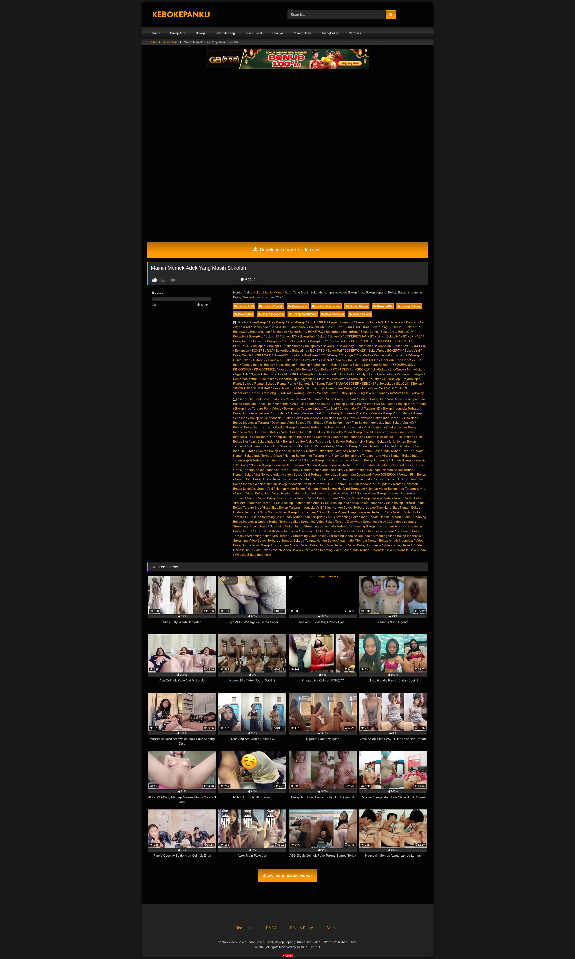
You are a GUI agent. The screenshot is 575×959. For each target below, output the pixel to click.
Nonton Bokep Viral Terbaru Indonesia (309, 474)
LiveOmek (397, 369)
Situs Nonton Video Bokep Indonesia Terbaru (351, 512)
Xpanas (381, 393)
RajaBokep (410, 379)
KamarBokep (352, 364)
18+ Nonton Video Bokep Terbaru (332, 399)
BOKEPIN (377, 336)
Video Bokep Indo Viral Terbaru (323, 545)
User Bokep (344, 388)
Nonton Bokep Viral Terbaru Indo (256, 474)
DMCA (271, 928)
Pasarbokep (385, 374)
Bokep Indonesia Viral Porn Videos (355, 413)
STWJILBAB (261, 388)
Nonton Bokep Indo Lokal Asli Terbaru (333, 451)
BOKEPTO (317, 350)
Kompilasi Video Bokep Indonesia (339, 437)
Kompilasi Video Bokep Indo (293, 437)
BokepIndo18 (297, 341)
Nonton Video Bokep (290, 488)
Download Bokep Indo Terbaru (379, 418)
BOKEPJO (402, 341)
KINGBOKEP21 (265, 369)
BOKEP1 (396, 327)
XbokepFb (348, 393)
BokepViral (412, 350)
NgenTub (241, 374)
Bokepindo (256, 341)
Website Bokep (327, 393)
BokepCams (369, 331)
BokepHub (307, 336)
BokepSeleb (382, 346)
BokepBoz (333, 331)
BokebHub (316, 327)
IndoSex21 (411, 360)
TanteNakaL (281, 388)
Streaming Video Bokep (310, 536)
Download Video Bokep (288, 422)
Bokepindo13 (276, 341)
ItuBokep (334, 364)
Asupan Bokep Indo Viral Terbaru (381, 399)
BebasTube (279, 327)
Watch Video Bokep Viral (290, 550)
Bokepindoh (340, 341)
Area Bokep (276, 322)
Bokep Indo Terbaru (412, 404)
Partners (355, 33)
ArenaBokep (296, 322)
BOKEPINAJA (412, 336)
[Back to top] (561, 945)
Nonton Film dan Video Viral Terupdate (362, 484)
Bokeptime (299, 350)
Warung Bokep (304, 393)
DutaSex (259, 360)
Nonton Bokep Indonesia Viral (322, 470)
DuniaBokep (241, 360)
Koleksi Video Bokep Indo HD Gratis (358, 432)
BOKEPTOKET (355, 350)
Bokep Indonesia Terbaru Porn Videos (260, 413)
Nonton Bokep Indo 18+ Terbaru (280, 451)
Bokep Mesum (334, 314)
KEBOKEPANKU (401, 364)
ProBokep (356, 379)
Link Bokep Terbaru (343, 441)
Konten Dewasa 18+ (380, 437)
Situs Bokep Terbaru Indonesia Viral (296, 507)
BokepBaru (297, 331)
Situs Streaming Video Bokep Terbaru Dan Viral (326, 521)
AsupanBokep (365, 322)
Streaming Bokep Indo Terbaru (326, 526)
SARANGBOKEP (347, 383)
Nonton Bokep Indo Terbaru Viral (308, 455)
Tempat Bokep (323, 388)
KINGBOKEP (242, 369)
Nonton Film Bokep (412, 474)
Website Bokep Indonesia (253, 554)
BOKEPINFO (383, 341)
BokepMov (312, 346)
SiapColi (402, 383)
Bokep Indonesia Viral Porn (309, 413)
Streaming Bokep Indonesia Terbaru (368, 531)
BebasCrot (242, 327)
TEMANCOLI (301, 388)
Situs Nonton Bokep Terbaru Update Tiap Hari (357, 507)
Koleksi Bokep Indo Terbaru (252, 427)
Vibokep (361, 388)
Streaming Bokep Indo (285, 526)
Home (156, 33)
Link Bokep (405, 437)
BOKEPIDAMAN (356, 336)
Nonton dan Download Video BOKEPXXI (367, 474)
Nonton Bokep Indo (384, 446)
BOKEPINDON (361, 341)
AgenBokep (258, 322)
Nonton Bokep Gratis (352, 446)
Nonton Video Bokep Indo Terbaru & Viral (397, 488)
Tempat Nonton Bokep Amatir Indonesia (384, 540)
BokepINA (393, 336)
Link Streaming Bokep (288, 446)
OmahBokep (347, 374)
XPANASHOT (399, 393)
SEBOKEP (369, 383)
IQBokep (319, 364)
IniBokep (304, 364)
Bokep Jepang (225, 33)
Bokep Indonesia (273, 314)
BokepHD (272, 336)
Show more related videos (287, 875)
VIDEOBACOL (398, 388)
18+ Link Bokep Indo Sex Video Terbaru (278, 399)
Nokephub (309, 374)
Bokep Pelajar (359, 306)
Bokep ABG (170, 42)
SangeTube (324, 383)
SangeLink (306, 383)
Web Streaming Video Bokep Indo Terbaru (341, 550)
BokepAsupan (260, 331)
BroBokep (311, 355)
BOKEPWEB (262, 355)
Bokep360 (240, 331)
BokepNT (329, 346)
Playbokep (307, 379)
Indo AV (340, 360)
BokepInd (240, 341)
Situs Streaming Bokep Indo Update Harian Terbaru (364, 517)
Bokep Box (334, 327)
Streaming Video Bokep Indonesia (397, 536)
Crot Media (363, 355)
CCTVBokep (329, 355)
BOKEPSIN (418, 346)
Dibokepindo (383, 355)
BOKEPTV (394, 350)
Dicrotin (399, 355)
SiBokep (416, 383)
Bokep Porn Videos (396, 413)
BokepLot (259, 346)
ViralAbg (270, 393)
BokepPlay (346, 346)
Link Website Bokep (321, 446)
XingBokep (366, 393)
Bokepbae (280, 331)
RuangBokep (330, 33)
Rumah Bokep (264, 383)
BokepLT (275, 346)
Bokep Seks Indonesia (266, 418)
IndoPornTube (391, 360)
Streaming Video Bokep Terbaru (256, 540)
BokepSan (363, 346)
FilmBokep (310, 360)
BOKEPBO (315, 331)
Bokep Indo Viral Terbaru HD (360, 408)
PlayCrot (323, 379)
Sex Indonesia (253, 297)
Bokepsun (242, 350)
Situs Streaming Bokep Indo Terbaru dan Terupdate (288, 517)
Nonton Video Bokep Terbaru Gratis (366, 498)
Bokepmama (293, 346)
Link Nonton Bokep (372, 441)
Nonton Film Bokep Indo (317, 479)
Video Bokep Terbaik (398, 545)
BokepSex (401, 346)
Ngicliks (275, 374)
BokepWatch (242, 355)
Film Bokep (315, 422)
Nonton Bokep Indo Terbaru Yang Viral (361, 455)
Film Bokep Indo (337, 422)
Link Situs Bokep (258, 446)
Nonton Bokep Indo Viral (283, 460)
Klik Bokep (303, 369)
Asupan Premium (341, 322)
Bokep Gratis (345, 404)
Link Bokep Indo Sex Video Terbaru (301, 441)
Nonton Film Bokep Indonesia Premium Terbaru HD (296, 484)
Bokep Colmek (273, 306)
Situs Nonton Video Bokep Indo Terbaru (288, 512)
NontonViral (327, 374)
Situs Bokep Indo (337, 503)
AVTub (382, 322)
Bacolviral (396, 322)
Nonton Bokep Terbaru (399, 470)
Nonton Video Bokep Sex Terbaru (270, 498)
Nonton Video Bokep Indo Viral (257, 493)
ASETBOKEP (316, 322)
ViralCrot (285, 393)
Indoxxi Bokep (263, 364)
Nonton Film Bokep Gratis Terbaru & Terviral (266, 479)
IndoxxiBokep (285, 364)
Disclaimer (243, 928)
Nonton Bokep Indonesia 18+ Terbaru (277, 465)
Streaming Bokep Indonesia (320, 531)
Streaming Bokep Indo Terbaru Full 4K (377, 526)
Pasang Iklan (302, 33)
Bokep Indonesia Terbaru (401, 408)
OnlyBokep (366, 374)
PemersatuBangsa (410, 374)
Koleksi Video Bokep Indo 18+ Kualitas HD (300, 432)
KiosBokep (286, 369)
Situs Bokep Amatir (309, 503)
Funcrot (326, 360)
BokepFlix (256, 336)
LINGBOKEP (361, 369)
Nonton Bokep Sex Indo (363, 470)
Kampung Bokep (376, 364)
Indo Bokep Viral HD (399, 422)
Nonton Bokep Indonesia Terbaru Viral (271, 470)
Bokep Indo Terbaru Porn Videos (258, 408)
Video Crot (377, 388)
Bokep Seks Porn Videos (301, 418)
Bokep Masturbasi (328, 306)
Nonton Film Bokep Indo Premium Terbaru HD (370, 479)
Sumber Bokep (291, 540)
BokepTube (376, 350)
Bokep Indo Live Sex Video (376, 404)
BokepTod (335, 350)
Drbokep (414, 355)
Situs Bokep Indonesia (367, 503)
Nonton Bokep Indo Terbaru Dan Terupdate (393, 451)
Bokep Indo (178, 33)
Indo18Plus (370, 360)
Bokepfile (239, 336)
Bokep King (380, 327)
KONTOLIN (341, 369)
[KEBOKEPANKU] (180, 14)
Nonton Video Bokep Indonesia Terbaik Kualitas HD (317, 493)
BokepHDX (289, 336)
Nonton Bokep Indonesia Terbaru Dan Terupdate (341, 465)
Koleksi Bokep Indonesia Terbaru (298, 427)
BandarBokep (415, 322)
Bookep (295, 355)
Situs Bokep (284, 503)
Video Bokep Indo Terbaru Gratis (275, 545)
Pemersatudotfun (245, 379)
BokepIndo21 (319, 341)
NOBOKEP (291, 374)
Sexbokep (386, 383)
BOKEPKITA (241, 346)
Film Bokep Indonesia (367, 422)
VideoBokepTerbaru (247, 393)
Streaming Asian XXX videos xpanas (388, 521)
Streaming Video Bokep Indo (349, 536)
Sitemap (333, 928)
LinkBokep (379, 369)
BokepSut (283, 350)
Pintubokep (268, 379)
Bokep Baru (325, 404)
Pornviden (339, 379)
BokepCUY (406, 331)
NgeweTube (259, 374)
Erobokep (275, 360)
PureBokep (373, 379)
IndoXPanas (241, 364)
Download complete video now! (290, 249)
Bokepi (322, 336)
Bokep (200, 33)
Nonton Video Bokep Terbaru (317, 498)
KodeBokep (322, 369)
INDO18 (354, 360)
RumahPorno (286, 383)
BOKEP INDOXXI (357, 327)
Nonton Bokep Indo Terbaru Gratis (257, 455)
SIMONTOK (241, 388)
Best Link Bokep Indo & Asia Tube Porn (286, 404)
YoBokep (417, 393)
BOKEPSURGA (262, 350)
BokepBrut (350, 331)
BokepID (336, 336)
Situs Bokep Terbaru (400, 503)
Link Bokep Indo (262, 441)
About (249, 279)
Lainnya (277, 33)
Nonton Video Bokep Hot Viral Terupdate (336, 488)
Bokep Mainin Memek (268, 292)
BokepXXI (281, 355)
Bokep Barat (253, 33)
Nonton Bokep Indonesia (370, 460)
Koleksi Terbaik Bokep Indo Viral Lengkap (353, 427)
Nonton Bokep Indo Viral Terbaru (327, 460)
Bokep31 (411, 327)
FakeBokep (292, 360)
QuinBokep (392, 379)
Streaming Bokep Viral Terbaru (268, 536)
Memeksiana (416, 369)
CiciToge (347, 355)
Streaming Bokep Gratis (250, 526)
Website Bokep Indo (411, 550)
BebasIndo (260, 327)
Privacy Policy (301, 928)
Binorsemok (298, 327)
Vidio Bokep (262, 550)
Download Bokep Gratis (339, 418)
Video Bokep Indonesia (364, 545)
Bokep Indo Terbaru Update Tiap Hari (310, 408)
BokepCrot (388, 331)
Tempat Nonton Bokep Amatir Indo (329, 540)
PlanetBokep (288, 379)
